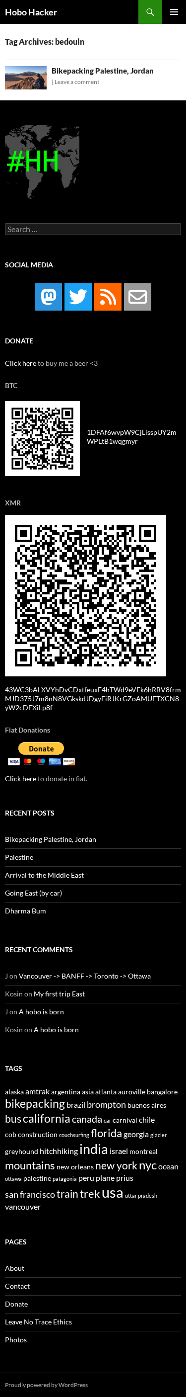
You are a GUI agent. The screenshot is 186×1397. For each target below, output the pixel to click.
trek (90, 1193)
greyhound (21, 1151)
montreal (143, 1151)
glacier (158, 1135)
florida (106, 1133)
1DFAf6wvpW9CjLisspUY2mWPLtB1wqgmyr (132, 436)
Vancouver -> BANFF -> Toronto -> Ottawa (85, 976)
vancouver (23, 1206)
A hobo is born (41, 1011)
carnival (125, 1120)
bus (13, 1119)
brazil (75, 1104)
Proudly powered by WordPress (46, 1385)
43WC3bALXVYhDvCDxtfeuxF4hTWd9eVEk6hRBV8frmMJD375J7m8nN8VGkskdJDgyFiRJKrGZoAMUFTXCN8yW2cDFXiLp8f (93, 698)
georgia (136, 1134)
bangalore (162, 1092)
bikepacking (35, 1103)
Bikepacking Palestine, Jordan (103, 70)
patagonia (65, 1178)
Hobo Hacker (31, 11)
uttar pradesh (141, 1195)
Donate (16, 1304)
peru (86, 1177)
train (67, 1194)
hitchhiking (59, 1150)
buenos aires (146, 1105)
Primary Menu (174, 12)
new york (116, 1165)
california (46, 1118)
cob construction (31, 1135)
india (93, 1149)
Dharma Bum (25, 910)
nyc (148, 1164)
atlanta (106, 1092)
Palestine (19, 857)
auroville (131, 1092)
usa (113, 1192)
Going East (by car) (33, 893)
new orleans (75, 1167)
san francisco (30, 1194)
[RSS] (108, 297)
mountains (30, 1165)
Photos (16, 1339)
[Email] (137, 297)
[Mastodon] (48, 297)
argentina (65, 1092)
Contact (17, 1286)
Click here (20, 363)
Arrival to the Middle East (44, 875)
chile (147, 1119)
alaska (14, 1092)
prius (124, 1177)
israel (119, 1150)
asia (88, 1092)
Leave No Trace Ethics (38, 1321)
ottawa (13, 1178)
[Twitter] (78, 297)
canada (87, 1119)
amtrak (37, 1091)
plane (105, 1177)
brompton (106, 1104)
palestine (37, 1178)
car (107, 1120)
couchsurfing (74, 1135)
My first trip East (59, 993)
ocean (168, 1166)
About (14, 1268)
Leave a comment (77, 81)
